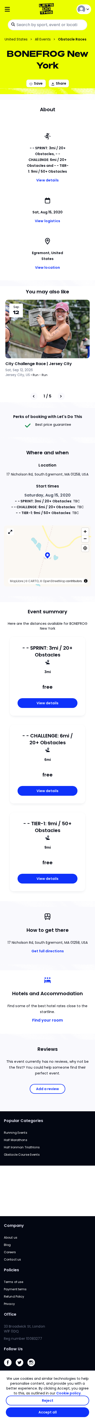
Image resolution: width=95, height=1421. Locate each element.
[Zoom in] (85, 531)
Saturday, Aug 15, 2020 (47, 495)
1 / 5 (47, 396)
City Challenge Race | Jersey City (38, 364)
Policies (11, 1270)
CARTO (33, 581)
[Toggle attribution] (86, 581)
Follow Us (13, 1349)
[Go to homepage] (47, 9)
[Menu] (18, 9)
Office (10, 1314)
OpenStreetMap (54, 581)
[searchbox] (47, 25)
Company (14, 1225)
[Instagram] (33, 1367)
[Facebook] (10, 1367)
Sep (16, 307)
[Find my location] (85, 548)
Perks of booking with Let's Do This (47, 416)
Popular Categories (23, 1120)
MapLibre (16, 581)
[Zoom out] (85, 538)
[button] (47, 556)
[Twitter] (21, 1367)
